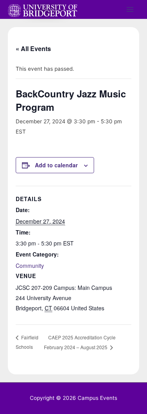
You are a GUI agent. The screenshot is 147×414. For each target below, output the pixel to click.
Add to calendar (56, 165)
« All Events (33, 48)
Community (30, 265)
